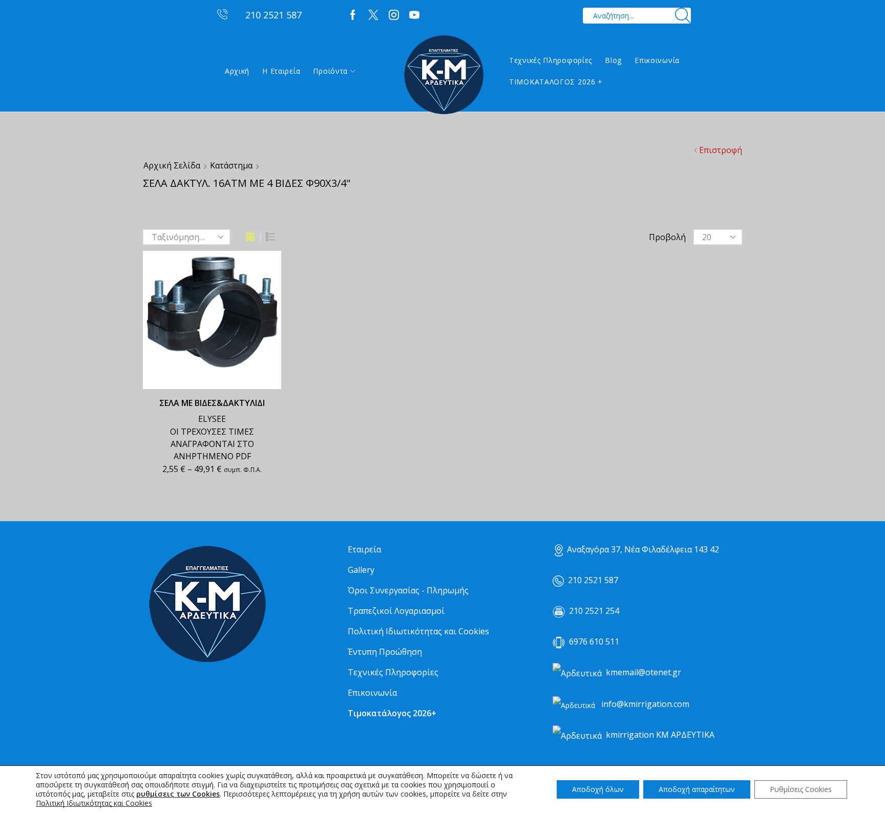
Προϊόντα (330, 71)
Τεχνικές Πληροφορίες (550, 60)
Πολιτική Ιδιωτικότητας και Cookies (418, 631)
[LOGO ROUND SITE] (207, 604)
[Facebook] (353, 15)
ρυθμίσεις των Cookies (178, 794)
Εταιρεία (364, 549)
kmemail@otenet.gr (643, 672)
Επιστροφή (720, 150)
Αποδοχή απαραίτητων (697, 789)
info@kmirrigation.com (645, 704)
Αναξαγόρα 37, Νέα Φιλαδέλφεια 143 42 (643, 549)
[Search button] (683, 16)
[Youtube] (414, 15)
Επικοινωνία (657, 60)
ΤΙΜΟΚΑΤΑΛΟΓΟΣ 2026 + (556, 82)
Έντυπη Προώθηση (385, 651)
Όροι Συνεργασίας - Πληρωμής (408, 590)
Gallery (361, 569)
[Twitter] (373, 15)
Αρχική (237, 71)
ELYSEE (212, 418)
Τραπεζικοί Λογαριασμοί (396, 610)
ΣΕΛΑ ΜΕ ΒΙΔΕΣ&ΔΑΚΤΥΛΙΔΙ (212, 403)
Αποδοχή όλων (598, 789)
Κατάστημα (231, 165)
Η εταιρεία (281, 71)
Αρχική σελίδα (171, 165)
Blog (613, 60)
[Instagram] (394, 15)
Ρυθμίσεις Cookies (801, 789)
